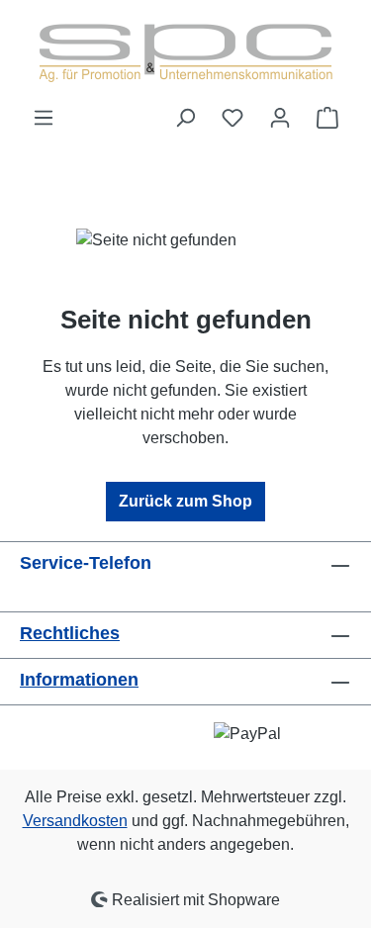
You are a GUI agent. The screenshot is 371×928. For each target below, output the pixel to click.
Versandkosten (75, 820)
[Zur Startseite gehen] (186, 53)
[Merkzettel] (232, 118)
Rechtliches (70, 633)
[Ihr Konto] (280, 118)
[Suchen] (185, 118)
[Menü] (43, 118)
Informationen (79, 680)
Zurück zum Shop (185, 501)
